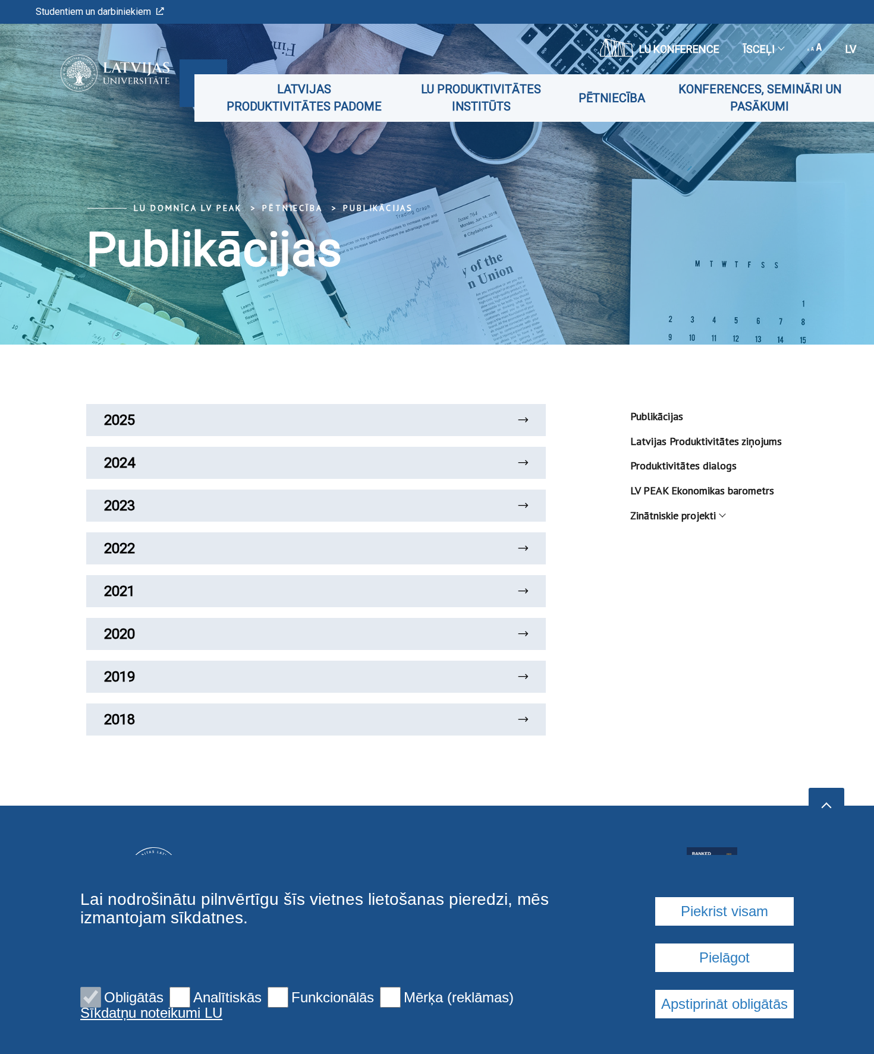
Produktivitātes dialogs (683, 465)
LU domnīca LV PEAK (187, 208)
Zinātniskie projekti (673, 515)
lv (850, 49)
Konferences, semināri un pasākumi (759, 97)
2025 (119, 420)
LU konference (679, 49)
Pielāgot (724, 957)
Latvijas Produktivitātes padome (304, 97)
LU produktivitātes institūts (481, 97)
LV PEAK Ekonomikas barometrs (702, 490)
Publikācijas (378, 208)
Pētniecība (612, 98)
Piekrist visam (724, 911)
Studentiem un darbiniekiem (93, 11)
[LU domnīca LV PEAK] (97, 73)
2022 (119, 548)
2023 (119, 505)
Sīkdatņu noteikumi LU (151, 1013)
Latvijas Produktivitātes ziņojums (706, 441)
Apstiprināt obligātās (724, 1004)
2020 (119, 634)
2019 (119, 676)
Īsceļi (759, 49)
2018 (119, 719)
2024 (119, 463)
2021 (119, 591)
